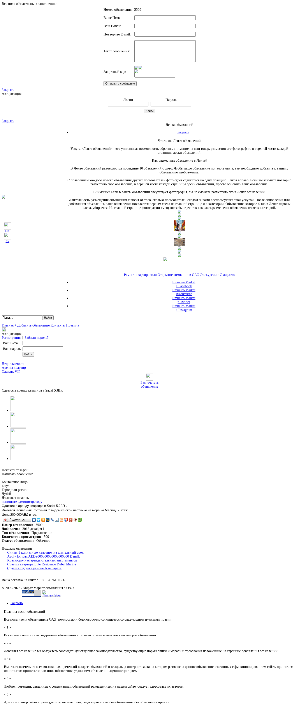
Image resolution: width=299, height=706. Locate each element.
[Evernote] (80, 520)
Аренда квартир (14, 367)
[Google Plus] (71, 520)
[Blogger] (61, 520)
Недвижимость (13, 363)
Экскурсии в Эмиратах (217, 275)
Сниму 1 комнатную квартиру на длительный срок (45, 552)
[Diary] (75, 520)
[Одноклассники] (43, 520)
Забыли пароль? (37, 337)
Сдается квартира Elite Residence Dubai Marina (41, 564)
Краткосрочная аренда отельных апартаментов (42, 560)
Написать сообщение (17, 474)
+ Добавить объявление (32, 325)
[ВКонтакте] (34, 520)
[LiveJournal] (52, 520)
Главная (8, 325)
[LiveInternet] (57, 520)
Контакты (58, 325)
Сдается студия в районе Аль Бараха (34, 568)
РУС (7, 231)
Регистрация (11, 337)
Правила (72, 325)
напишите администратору (22, 501)
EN (7, 241)
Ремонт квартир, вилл (140, 275)
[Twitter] (38, 520)
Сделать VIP (11, 371)
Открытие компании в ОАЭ (178, 275)
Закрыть (8, 90)
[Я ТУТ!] (66, 520)
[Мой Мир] (48, 520)
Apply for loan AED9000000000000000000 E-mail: (43, 556)
